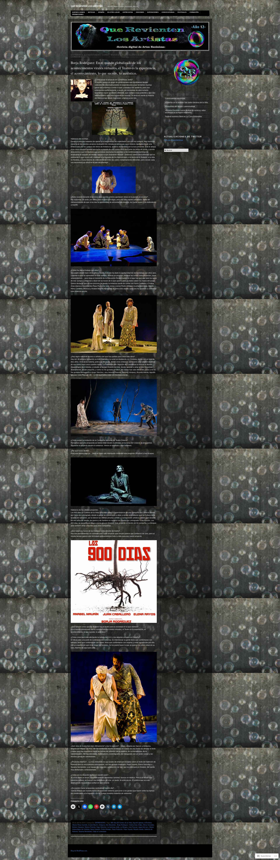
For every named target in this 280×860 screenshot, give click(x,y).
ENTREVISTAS (128, 12)
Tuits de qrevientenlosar (173, 140)
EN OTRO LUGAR (113, 12)
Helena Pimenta (90, 827)
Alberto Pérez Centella (79, 825)
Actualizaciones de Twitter (183, 137)
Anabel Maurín (93, 825)
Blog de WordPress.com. (79, 851)
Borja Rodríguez (122, 825)
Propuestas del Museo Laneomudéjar (180, 106)
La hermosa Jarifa (113, 827)
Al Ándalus (148, 822)
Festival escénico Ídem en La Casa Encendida (183, 117)
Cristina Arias (133, 825)
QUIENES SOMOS (78, 12)
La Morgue (124, 827)
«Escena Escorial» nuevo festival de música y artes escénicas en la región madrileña (185, 111)
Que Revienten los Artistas (87, 6)
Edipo (140, 825)
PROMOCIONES (77, 14)
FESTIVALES (182, 12)
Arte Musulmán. (111, 825)
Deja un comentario (99, 831)
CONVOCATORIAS (168, 12)
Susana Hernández (85, 831)
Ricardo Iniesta (138, 829)
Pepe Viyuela (128, 829)
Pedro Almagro (106, 829)
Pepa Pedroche (117, 829)
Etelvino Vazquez (78, 827)
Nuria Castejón (95, 829)
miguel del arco (143, 827)
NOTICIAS (91, 12)
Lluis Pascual (132, 827)
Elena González (148, 825)
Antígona (102, 825)
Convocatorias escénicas (175, 98)
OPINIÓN (101, 12)
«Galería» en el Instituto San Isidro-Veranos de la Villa (186, 102)
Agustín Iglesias (138, 822)
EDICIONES (140, 12)
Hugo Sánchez (101, 827)
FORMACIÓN (194, 12)
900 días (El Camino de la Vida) (121, 822)
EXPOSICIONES (153, 12)
